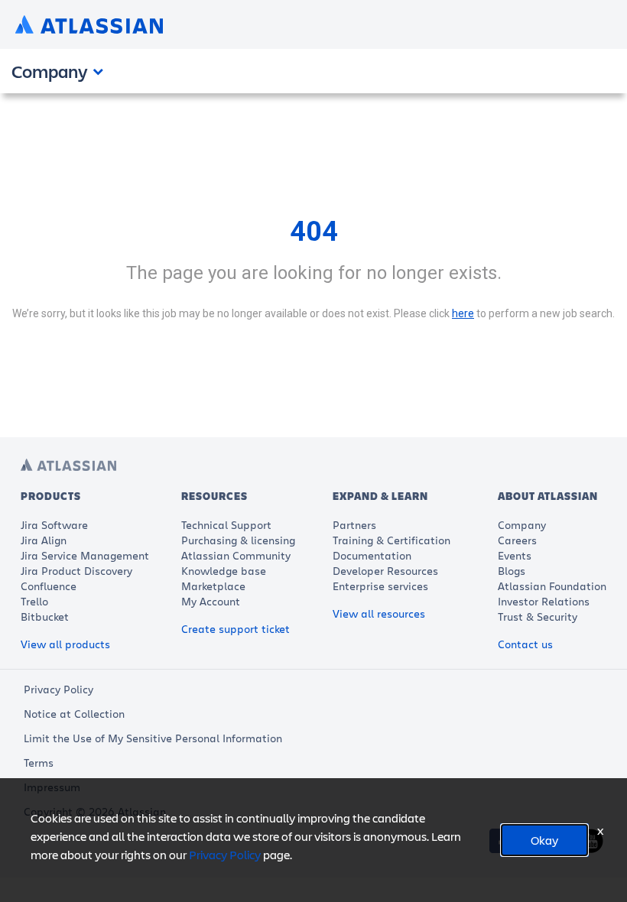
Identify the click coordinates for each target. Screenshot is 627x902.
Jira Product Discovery (76, 570)
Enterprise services (380, 586)
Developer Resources (385, 570)
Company (522, 525)
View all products (65, 644)
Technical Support (226, 525)
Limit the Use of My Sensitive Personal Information (153, 738)
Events (514, 555)
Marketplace (213, 586)
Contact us (525, 644)
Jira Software (54, 525)
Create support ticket (235, 628)
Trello (34, 601)
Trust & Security (537, 616)
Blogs (511, 570)
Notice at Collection (74, 713)
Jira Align (44, 540)
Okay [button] (544, 840)
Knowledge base (223, 570)
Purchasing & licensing (238, 540)
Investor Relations (544, 601)
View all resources (379, 613)
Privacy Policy (58, 689)
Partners (354, 525)
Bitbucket (45, 616)
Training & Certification (391, 540)
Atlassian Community (236, 555)
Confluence (48, 586)
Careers (517, 540)
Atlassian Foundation (552, 586)
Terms (39, 762)
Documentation (372, 555)
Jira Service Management (85, 555)
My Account (210, 601)
